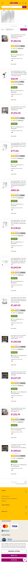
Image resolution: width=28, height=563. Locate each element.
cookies (6, 543)
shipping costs (20, 48)
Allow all (14, 560)
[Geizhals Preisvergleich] (9, 540)
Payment (4, 501)
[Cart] (25, 3)
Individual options (14, 551)
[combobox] (12, 7)
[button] (6, 3)
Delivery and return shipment (9, 498)
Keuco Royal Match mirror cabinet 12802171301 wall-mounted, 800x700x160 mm (18, 36)
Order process (5, 496)
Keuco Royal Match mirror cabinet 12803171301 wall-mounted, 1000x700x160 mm (18, 410)
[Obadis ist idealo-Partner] (4, 539)
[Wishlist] (23, 3)
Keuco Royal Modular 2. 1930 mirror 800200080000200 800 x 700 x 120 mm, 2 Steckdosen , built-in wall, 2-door (18, 146)
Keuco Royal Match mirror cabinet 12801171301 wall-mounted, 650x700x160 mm (18, 108)
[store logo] (14, 3)
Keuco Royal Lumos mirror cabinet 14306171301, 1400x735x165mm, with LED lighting (18, 373)
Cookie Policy (23, 547)
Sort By (2, 29)
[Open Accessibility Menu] (25, 560)
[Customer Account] (20, 3)
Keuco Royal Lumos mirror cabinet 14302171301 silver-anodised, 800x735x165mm (18, 337)
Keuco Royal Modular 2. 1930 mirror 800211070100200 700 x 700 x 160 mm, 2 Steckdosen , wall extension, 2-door (18, 223)
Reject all (14, 556)
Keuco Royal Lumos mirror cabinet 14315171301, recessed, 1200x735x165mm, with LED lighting (18, 446)
